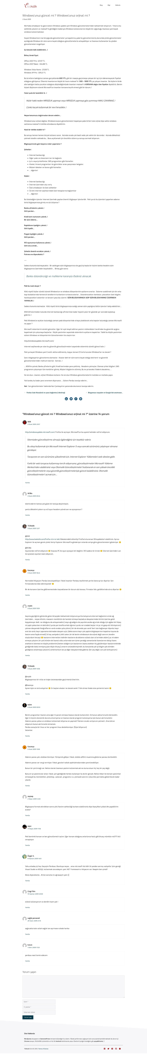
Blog (101, 5)
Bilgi (109, 5)
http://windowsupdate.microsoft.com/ (40, 432)
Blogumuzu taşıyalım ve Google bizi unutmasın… (105, 393)
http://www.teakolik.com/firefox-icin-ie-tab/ (42, 539)
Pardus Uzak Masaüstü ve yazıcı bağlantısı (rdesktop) (46, 393)
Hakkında (117, 5)
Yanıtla (27, 483)
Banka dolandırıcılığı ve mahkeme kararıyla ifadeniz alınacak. (58, 276)
